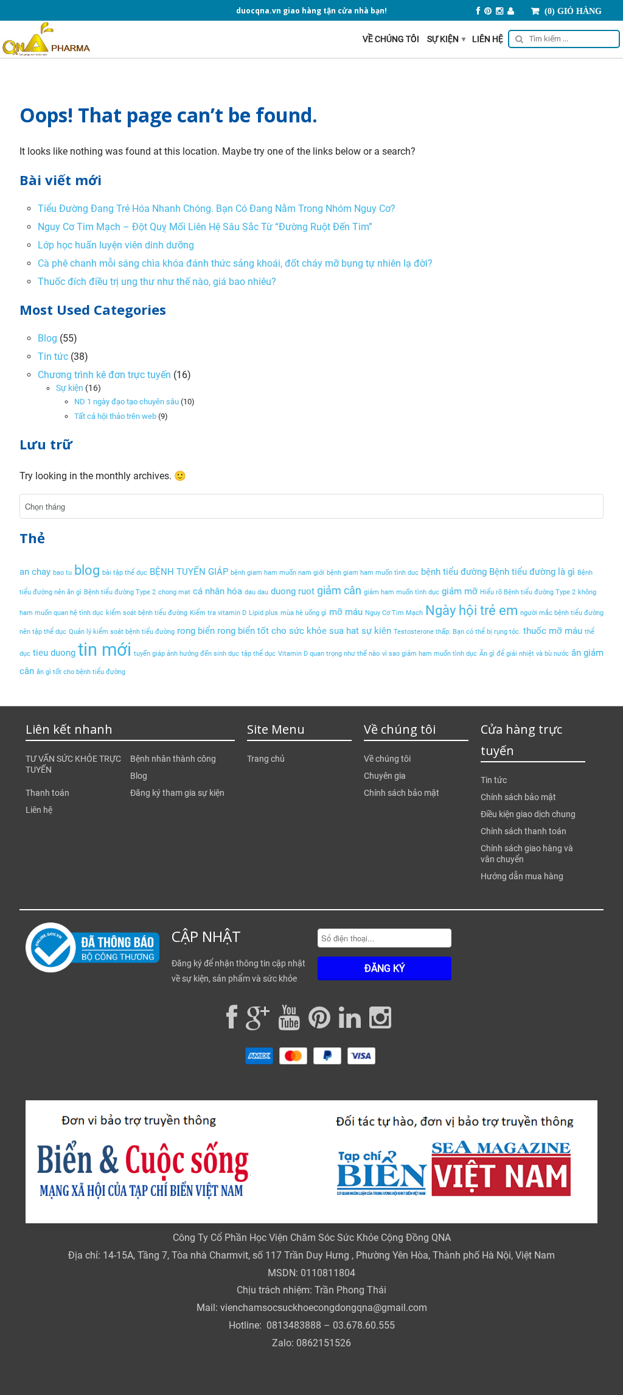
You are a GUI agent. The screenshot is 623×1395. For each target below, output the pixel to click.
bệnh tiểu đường (454, 571)
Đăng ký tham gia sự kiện (177, 793)
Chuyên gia (385, 776)
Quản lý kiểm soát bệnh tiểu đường (122, 632)
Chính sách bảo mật (401, 793)
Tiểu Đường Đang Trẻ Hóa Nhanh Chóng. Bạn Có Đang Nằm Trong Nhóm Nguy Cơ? (216, 208)
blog (87, 570)
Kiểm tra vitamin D (218, 613)
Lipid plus (263, 613)
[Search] (561, 41)
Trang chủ (266, 759)
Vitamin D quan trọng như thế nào (329, 654)
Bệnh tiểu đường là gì (532, 571)
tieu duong (54, 652)
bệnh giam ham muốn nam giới (277, 573)
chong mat (174, 592)
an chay (34, 571)
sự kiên (376, 630)
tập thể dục (259, 654)
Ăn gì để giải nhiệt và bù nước (524, 654)
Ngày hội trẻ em (471, 610)
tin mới (104, 649)
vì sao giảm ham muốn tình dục (429, 654)
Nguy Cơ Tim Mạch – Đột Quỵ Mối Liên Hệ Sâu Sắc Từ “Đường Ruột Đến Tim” (205, 227)
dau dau (256, 592)
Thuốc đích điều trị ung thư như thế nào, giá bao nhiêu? (157, 281)
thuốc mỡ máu (552, 630)
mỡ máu (346, 611)
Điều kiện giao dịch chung (528, 814)
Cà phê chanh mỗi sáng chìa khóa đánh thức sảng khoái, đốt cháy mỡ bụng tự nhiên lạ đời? (235, 263)
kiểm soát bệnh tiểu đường (146, 613)
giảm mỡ (460, 591)
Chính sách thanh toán (523, 831)
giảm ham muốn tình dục (401, 592)
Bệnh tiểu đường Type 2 (120, 592)
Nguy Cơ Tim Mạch (394, 613)
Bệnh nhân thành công (173, 759)
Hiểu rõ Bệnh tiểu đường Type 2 (528, 592)
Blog (47, 338)
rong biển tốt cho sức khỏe (272, 630)
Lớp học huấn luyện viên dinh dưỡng (116, 245)
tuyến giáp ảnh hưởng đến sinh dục (186, 654)
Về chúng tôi (391, 39)
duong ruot (293, 591)
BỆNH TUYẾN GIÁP (189, 571)
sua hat (344, 630)
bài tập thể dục (124, 573)
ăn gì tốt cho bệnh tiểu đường (81, 672)
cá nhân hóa (217, 591)
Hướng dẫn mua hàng (522, 876)
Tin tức (53, 356)
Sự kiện (446, 39)
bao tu (62, 573)
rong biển (196, 630)
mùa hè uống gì (303, 613)
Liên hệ (487, 39)
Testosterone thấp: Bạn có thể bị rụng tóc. (457, 632)
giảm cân (339, 590)
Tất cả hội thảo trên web (115, 416)
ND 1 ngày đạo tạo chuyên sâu (126, 401)
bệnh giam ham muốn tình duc (373, 573)
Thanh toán (47, 793)
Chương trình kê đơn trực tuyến (104, 375)
